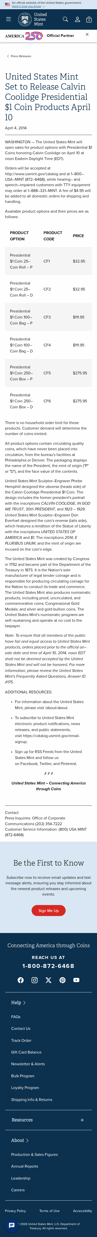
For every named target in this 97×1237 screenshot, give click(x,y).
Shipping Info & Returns (31, 1099)
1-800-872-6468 (48, 965)
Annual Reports (24, 1166)
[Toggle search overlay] (65, 19)
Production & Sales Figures (34, 1154)
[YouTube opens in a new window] (76, 980)
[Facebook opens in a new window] (21, 980)
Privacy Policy (15, 1210)
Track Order (21, 1040)
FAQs (15, 1016)
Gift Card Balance (26, 1052)
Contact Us (20, 1028)
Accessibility (82, 1210)
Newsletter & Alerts (28, 1064)
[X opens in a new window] (48, 980)
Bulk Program (22, 1076)
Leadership (20, 1178)
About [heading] (18, 1140)
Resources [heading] (22, 1120)
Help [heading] (16, 1002)
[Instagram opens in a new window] (35, 980)
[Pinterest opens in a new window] (62, 980)
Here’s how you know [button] (26, 6)
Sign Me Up (49, 910)
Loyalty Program (25, 1087)
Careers (18, 1190)
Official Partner (58, 35)
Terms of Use (49, 1210)
